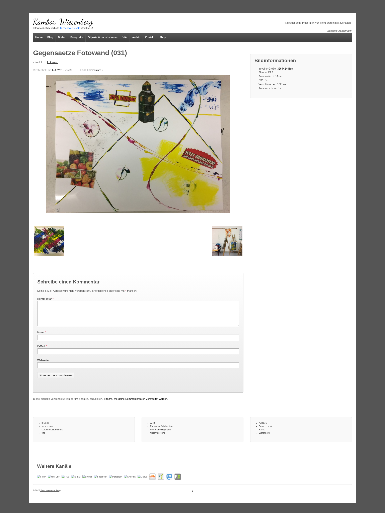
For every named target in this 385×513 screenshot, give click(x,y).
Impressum (47, 426)
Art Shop (263, 423)
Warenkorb (264, 433)
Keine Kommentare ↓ (91, 70)
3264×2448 (283, 68)
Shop (162, 37)
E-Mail (41, 346)
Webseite (43, 360)
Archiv (136, 37)
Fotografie (76, 37)
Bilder (61, 37)
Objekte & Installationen (103, 37)
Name (40, 332)
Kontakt (149, 37)
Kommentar (45, 298)
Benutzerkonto (266, 426)
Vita (125, 37)
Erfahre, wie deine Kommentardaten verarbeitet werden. (136, 398)
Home (39, 37)
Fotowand (52, 62)
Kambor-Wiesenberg (50, 490)
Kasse (262, 429)
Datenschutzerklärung (52, 429)
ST (70, 70)
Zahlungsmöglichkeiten (161, 426)
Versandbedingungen (160, 429)
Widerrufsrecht (157, 433)
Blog (50, 37)
